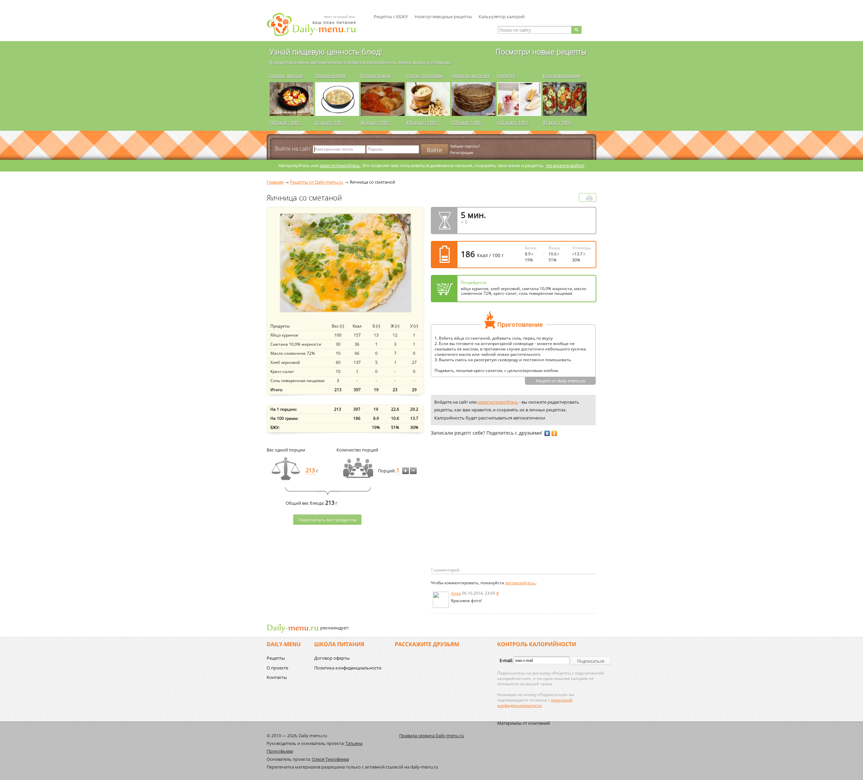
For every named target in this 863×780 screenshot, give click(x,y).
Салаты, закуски (286, 75)
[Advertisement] (487, 512)
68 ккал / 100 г (375, 122)
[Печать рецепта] (589, 197)
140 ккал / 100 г (285, 122)
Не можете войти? (565, 165)
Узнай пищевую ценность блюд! (326, 51)
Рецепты (276, 658)
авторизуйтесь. (520, 583)
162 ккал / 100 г (513, 122)
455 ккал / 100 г (422, 122)
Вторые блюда (376, 75)
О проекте (277, 668)
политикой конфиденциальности (534, 702)
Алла (456, 593)
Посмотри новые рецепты (541, 51)
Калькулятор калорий (502, 16)
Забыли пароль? (465, 146)
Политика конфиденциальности (347, 668)
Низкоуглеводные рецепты (443, 16)
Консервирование (562, 75)
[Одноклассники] (554, 433)
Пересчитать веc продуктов (327, 520)
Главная (275, 182)
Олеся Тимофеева (330, 759)
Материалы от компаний (523, 723)
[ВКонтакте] (547, 433)
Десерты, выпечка (471, 75)
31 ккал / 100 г (557, 122)
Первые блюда (330, 75)
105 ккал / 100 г (467, 122)
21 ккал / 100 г (329, 122)
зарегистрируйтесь (340, 165)
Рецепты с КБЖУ (391, 16)
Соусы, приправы (424, 75)
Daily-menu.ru (315, 24)
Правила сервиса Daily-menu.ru (431, 735)
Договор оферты (332, 658)
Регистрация (461, 152)
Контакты (277, 677)
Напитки (506, 75)
